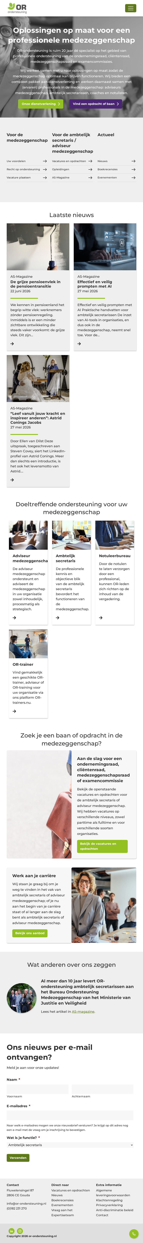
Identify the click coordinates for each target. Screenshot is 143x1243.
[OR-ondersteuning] (17, 8)
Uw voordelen (16, 161)
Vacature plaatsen (19, 177)
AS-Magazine (60, 177)
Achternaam (81, 1096)
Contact (102, 1215)
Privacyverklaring (109, 1205)
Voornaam (14, 1096)
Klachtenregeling (109, 1200)
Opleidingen (60, 169)
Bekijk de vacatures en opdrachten (98, 846)
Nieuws (102, 161)
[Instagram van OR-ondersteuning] (20, 1231)
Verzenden (18, 1158)
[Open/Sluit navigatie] (130, 8)
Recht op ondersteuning (23, 169)
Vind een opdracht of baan (94, 104)
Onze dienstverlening (39, 104)
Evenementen (107, 177)
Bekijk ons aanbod (30, 933)
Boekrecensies (107, 169)
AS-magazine (83, 1012)
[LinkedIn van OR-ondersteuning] (12, 1231)
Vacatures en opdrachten (69, 161)
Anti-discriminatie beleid (114, 1210)
